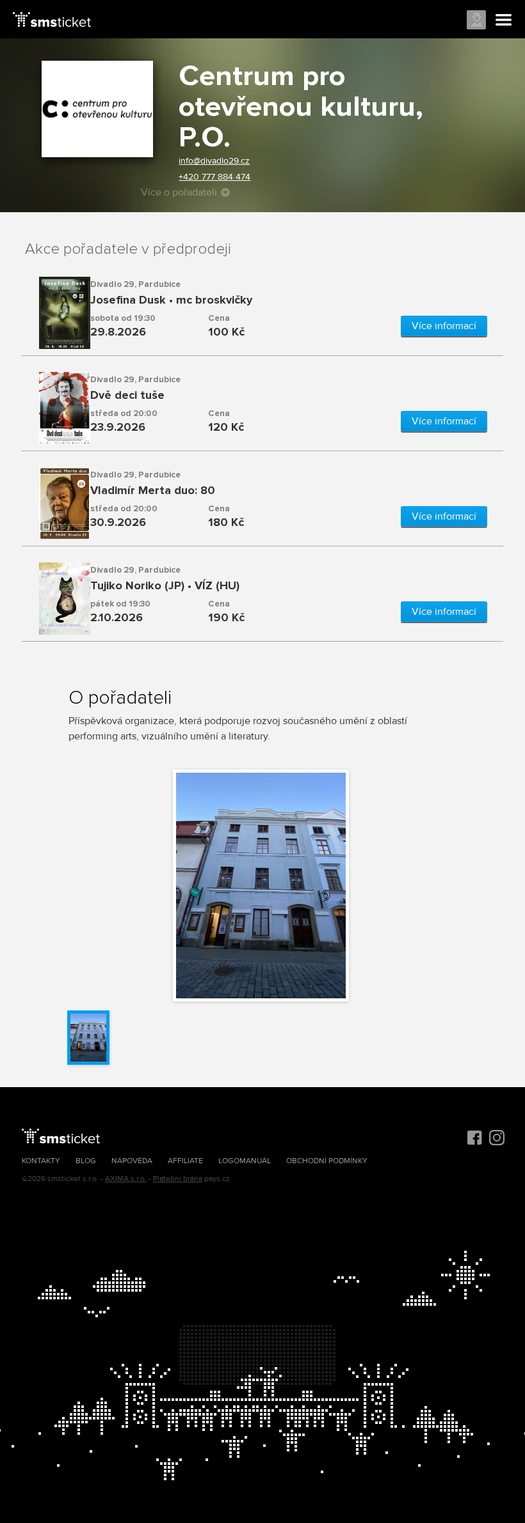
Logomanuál (244, 1161)
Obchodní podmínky (327, 1161)
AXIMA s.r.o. (126, 1179)
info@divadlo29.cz (214, 160)
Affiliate (185, 1161)
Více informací (444, 326)
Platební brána (177, 1179)
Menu (504, 20)
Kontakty (41, 1161)
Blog (86, 1161)
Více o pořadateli (179, 192)
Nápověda (131, 1161)
